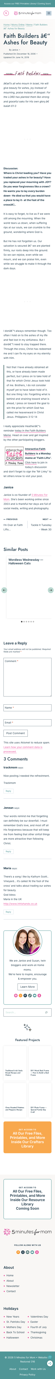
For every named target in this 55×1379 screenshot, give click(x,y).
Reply (8, 791)
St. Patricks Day (15, 1321)
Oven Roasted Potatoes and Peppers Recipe (14, 1108)
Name (9, 707)
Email (9, 722)
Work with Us (38, 1368)
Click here (31, 462)
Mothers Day (13, 1327)
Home (9, 1275)
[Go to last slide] (4, 590)
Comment (11, 661)
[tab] (21, 621)
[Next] (51, 590)
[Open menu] (48, 13)
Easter (34, 1321)
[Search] (46, 1012)
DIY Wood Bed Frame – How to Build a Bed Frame (40, 1073)
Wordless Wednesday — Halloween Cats (26, 561)
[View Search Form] (6, 13)
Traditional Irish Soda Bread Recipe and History (13, 1073)
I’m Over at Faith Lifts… (13, 524)
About (10, 1280)
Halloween (12, 1337)
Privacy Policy (27, 1374)
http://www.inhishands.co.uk (20, 903)
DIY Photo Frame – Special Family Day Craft (39, 1109)
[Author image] (6, 50)
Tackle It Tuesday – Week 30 (41, 524)
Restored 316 (27, 1361)
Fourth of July (39, 1327)
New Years (12, 1316)
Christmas (36, 1337)
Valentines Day (39, 1316)
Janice (15, 50)
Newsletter (12, 1286)
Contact (11, 1291)
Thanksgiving (38, 1332)
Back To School (15, 1332)
